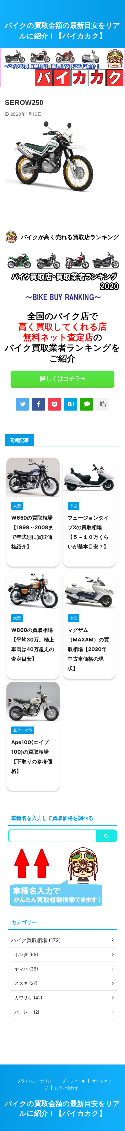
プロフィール (73, 1081)
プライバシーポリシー (36, 1081)
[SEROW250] (70, 404)
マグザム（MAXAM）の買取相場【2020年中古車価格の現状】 (88, 649)
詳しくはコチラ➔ (62, 378)
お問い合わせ (66, 1087)
